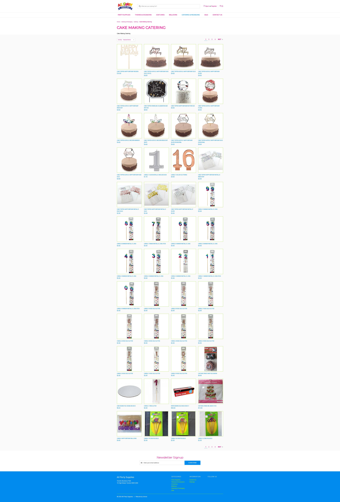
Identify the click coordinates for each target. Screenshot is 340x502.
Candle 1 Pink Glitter (150, 406)
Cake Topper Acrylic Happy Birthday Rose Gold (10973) (156, 72)
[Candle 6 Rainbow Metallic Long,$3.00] (183, 229)
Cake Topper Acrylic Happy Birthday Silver (209, 72)
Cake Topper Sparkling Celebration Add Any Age (156, 107)
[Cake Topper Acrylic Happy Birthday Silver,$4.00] (211, 57)
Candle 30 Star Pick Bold (178, 438)
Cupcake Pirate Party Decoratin (207, 373)
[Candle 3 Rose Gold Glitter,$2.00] (211, 326)
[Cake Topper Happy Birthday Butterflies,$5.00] (183, 91)
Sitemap (192, 482)
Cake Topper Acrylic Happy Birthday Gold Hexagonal (210, 141)
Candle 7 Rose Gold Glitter (206, 308)
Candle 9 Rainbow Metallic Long (207, 209)
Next (220, 39)
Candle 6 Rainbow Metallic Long (180, 243)
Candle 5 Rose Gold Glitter (152, 341)
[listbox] (129, 39)
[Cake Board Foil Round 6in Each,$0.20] (129, 391)
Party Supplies (124, 15)
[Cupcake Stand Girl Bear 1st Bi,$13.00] (211, 391)
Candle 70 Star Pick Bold (151, 438)
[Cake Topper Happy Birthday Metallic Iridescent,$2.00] (211, 160)
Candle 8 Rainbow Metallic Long (126, 243)
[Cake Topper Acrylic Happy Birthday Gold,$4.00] (183, 57)
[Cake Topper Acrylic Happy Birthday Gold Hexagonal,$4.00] (211, 125)
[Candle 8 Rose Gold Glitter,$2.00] (183, 294)
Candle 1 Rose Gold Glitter (152, 373)
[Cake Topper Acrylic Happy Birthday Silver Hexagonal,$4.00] (183, 125)
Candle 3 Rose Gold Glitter (206, 341)
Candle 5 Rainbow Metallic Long (207, 243)
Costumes (160, 15)
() (222, 6)
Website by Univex (141, 496)
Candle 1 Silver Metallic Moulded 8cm (155, 175)
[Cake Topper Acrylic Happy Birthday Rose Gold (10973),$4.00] (156, 57)
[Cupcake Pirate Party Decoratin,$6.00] (211, 359)
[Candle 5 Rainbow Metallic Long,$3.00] (211, 229)
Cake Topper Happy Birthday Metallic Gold (155, 210)
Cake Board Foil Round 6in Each (126, 406)
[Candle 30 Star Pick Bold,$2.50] (183, 424)
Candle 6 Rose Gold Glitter (125, 341)
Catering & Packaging (191, 15)
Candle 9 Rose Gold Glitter (152, 308)
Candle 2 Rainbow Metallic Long (180, 276)
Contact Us (217, 15)
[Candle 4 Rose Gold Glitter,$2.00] (183, 326)
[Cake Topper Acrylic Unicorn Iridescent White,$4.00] (156, 125)
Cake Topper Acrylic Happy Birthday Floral (209, 107)
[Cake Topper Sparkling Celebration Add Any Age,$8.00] (156, 91)
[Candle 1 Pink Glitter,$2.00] (156, 391)
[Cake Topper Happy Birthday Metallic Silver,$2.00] (183, 194)
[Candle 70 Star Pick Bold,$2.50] (156, 424)
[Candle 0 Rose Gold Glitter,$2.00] (183, 359)
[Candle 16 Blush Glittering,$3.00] (183, 160)
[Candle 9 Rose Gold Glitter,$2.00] (156, 294)
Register (214, 6)
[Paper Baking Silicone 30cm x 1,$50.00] (183, 391)
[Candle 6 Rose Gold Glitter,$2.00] (129, 326)
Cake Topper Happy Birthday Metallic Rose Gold (128, 210)
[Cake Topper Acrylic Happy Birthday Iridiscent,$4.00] (129, 91)
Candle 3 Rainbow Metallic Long (153, 276)
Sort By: (120, 39)
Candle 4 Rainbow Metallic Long (126, 276)
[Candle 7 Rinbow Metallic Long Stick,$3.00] (156, 229)
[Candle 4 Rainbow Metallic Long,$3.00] (129, 261)
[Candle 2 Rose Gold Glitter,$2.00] (129, 359)
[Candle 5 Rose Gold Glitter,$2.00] (156, 326)
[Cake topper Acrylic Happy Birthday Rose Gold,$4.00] (129, 160)
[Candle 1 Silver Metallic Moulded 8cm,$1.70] (156, 160)
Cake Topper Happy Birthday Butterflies (183, 106)
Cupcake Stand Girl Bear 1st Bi (207, 406)
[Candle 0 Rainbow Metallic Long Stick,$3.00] (129, 294)
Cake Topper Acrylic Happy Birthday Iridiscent (127, 107)
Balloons (173, 15)
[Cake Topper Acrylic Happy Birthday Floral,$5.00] (211, 91)
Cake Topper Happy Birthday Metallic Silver (182, 210)
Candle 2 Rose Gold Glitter (125, 373)
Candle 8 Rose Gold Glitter (179, 308)
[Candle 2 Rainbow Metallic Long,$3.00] (183, 261)
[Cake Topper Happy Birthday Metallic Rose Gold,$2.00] (129, 194)
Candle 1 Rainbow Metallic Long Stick (209, 276)
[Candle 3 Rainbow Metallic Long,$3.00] (156, 261)
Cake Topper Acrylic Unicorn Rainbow (128, 140)
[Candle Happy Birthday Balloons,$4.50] (129, 424)
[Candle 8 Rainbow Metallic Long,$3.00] (129, 229)
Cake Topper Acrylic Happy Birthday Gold (183, 71)
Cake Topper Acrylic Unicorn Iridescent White (156, 141)
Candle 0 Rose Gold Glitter (179, 373)
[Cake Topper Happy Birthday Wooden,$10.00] (129, 57)
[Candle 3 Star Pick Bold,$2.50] (211, 424)
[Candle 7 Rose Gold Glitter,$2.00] (211, 294)
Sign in (207, 6)
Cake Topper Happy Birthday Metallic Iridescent (209, 176)
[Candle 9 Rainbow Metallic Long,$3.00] (211, 194)
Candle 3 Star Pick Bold (205, 438)
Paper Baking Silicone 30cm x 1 (180, 406)
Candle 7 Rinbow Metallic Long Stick (155, 243)
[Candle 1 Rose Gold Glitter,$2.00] (156, 359)
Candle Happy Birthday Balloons (127, 438)
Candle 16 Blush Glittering (179, 175)
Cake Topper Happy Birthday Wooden (127, 71)
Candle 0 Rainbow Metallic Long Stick (128, 308)
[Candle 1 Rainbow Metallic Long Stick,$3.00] (211, 261)
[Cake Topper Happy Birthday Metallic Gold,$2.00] (156, 194)
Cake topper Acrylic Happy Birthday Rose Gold (129, 176)
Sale (206, 15)
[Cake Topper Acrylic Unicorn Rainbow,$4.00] (129, 125)
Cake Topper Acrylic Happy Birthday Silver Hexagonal (181, 141)
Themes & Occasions (143, 15)
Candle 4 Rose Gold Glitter (179, 341)
